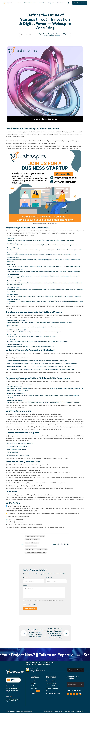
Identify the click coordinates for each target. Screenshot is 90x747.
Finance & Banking (51, 680)
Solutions (33, 683)
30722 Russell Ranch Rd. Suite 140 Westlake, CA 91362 (12, 690)
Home (19, 3)
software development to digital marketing (51, 141)
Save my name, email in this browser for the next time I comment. (44, 601)
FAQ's (82, 711)
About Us (33, 680)
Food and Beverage (51, 683)
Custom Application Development (35, 536)
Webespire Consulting (15, 711)
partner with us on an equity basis (51, 416)
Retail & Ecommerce (51, 690)
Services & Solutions (30, 3)
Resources (60, 3)
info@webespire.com (18, 522)
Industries (42, 3)
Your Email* (49, 577)
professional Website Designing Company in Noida (29, 508)
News (29, 34)
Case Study (34, 688)
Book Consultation (79, 3)
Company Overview (13, 680)
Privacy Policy (66, 711)
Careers (35, 691)
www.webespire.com (17, 519)
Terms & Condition (76, 711)
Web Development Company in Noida (36, 552)
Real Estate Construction (53, 693)
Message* (25, 585)
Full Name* (26, 577)
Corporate (51, 3)
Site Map (33, 693)
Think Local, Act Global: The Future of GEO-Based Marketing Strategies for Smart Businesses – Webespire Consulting (54, 633)
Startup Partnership (31, 546)
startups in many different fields (38, 231)
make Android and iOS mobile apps (40, 388)
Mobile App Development (32, 539)
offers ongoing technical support (22, 438)
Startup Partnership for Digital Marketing (36, 549)
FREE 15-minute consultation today (24, 513)
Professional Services (52, 688)
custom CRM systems (18, 402)
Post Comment (29, 608)
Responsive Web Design (32, 542)
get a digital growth (52, 372)
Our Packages (34, 685)
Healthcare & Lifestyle (52, 685)
